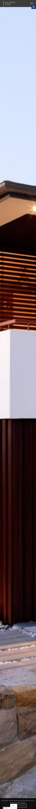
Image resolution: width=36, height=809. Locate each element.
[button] (33, 6)
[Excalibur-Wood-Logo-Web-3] (15, 3)
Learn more (22, 805)
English (7, 808)
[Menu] (30, 3)
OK (14, 805)
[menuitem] (30, 3)
